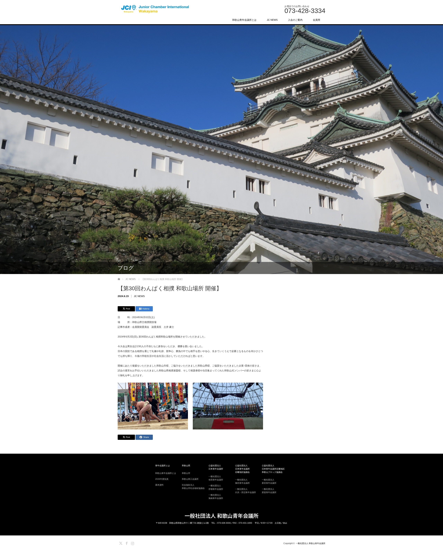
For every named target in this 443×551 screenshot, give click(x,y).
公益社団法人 (216, 467)
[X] (120, 542)
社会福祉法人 (193, 486)
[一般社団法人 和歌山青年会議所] (156, 9)
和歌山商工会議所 (190, 479)
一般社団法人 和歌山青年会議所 (222, 515)
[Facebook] (126, 542)
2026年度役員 (161, 479)
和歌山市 (186, 473)
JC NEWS (272, 19)
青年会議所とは (162, 465)
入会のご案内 (295, 19)
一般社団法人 (216, 478)
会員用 (316, 19)
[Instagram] (132, 542)
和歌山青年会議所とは (244, 19)
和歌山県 (186, 465)
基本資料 (159, 485)
